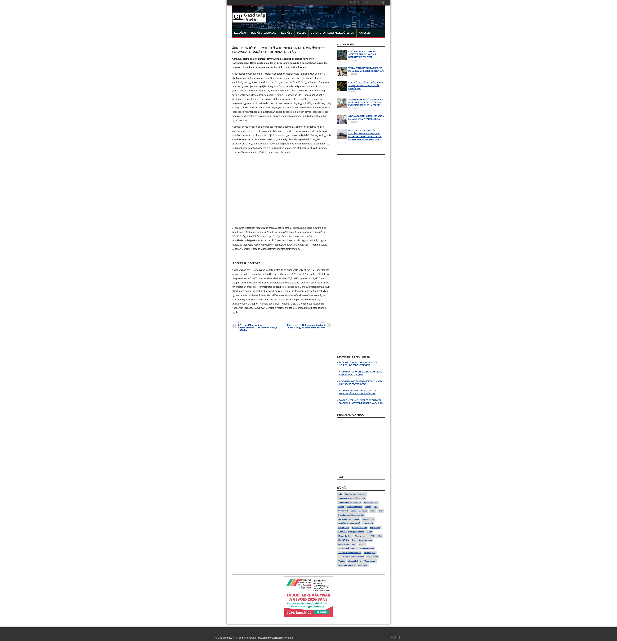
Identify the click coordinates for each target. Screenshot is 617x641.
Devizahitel (343, 511)
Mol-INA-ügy (343, 540)
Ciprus (368, 507)
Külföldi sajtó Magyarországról (351, 532)
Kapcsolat (366, 32)
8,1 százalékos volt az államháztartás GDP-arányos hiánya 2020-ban (257, 327)
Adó (340, 494)
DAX (375, 507)
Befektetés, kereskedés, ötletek (332, 32)
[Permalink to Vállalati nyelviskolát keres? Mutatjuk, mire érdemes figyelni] (342, 76)
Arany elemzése (370, 502)
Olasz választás (365, 540)
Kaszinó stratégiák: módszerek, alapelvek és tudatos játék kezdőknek (366, 86)
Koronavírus (375, 528)
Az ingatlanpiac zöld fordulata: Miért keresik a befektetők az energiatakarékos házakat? (366, 102)
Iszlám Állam (343, 528)
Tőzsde (301, 32)
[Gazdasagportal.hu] (249, 21)
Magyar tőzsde (361, 536)
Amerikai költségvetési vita (349, 502)
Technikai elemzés (366, 548)
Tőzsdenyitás (370, 553)
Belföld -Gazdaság (263, 32)
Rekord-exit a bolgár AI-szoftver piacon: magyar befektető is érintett (362, 54)
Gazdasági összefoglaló (348, 519)
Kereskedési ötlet (359, 528)
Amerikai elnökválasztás (355, 494)
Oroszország (343, 544)
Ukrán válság (369, 561)
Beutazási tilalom (354, 507)
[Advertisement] (281, 191)
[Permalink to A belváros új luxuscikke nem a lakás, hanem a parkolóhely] (342, 124)
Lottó (369, 532)
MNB (373, 536)
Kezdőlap (240, 32)
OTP (354, 544)
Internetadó (368, 523)
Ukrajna (341, 561)
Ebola (353, 511)
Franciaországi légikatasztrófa (351, 515)
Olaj (353, 540)
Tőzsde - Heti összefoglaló (349, 553)
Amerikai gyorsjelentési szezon (351, 498)
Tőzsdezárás (372, 557)
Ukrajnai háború (354, 561)
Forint (380, 511)
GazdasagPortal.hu (282, 637)
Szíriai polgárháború (347, 548)
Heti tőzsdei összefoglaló (349, 523)
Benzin (341, 507)
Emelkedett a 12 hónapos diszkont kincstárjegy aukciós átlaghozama (306, 325)
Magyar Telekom (345, 536)
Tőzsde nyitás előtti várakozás (351, 557)
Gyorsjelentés (368, 519)
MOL (380, 536)
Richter (362, 544)
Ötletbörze (362, 565)
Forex (372, 511)
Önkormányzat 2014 (346, 565)
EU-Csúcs (363, 511)
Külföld (286, 32)
